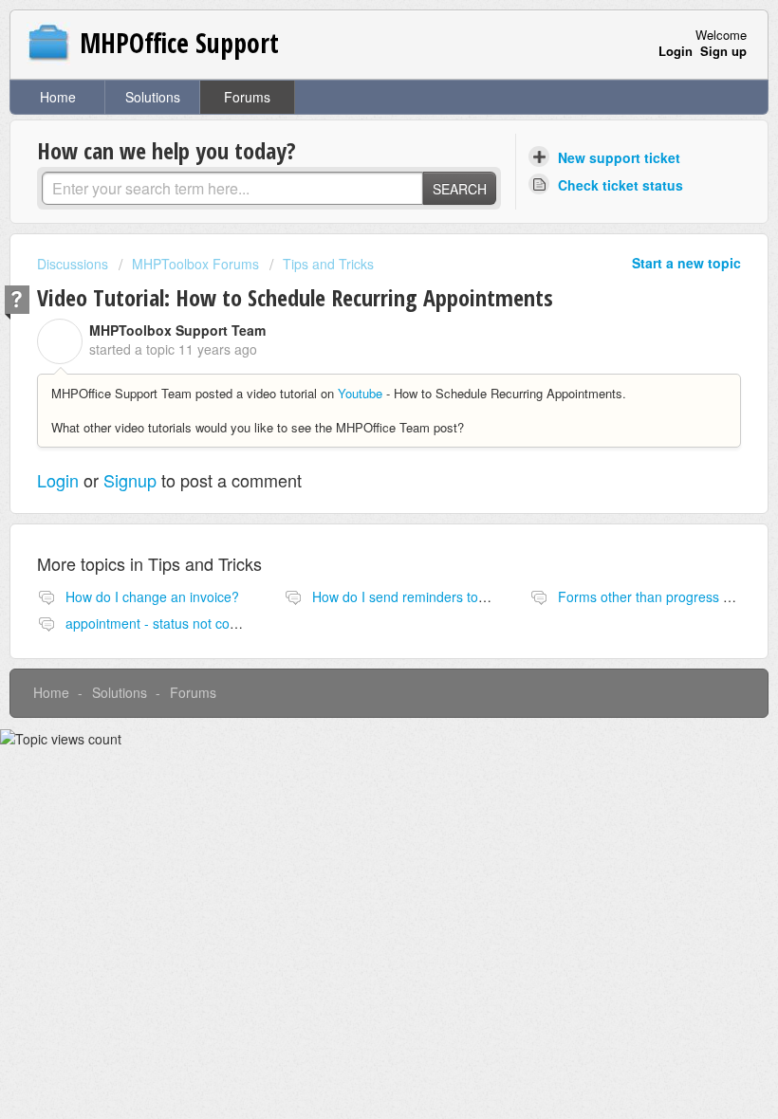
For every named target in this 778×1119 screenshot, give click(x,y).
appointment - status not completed (171, 623)
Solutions (152, 96)
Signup (130, 480)
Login (58, 480)
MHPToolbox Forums (195, 263)
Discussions (72, 263)
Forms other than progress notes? (661, 596)
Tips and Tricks (328, 263)
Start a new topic (686, 262)
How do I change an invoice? (152, 596)
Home (58, 96)
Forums (247, 96)
